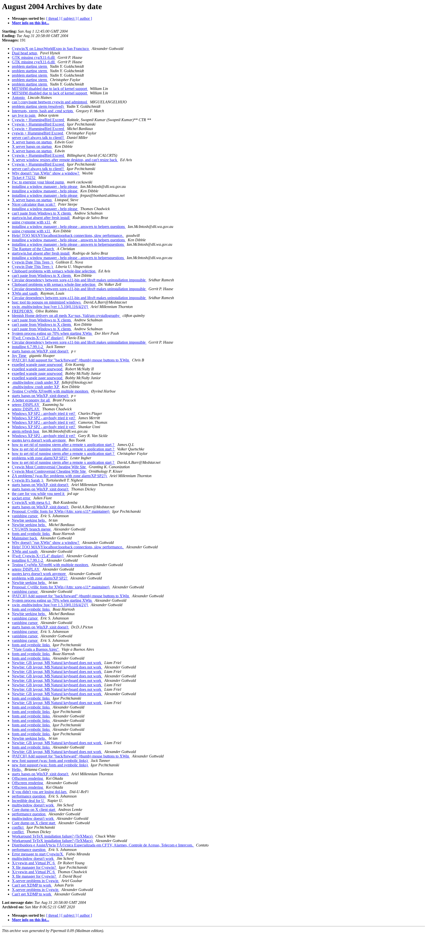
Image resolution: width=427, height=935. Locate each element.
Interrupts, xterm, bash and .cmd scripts (43, 111)
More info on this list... (30, 23)
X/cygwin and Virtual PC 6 (34, 863)
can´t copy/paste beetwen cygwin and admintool (50, 102)
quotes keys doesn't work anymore (39, 440)
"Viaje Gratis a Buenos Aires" (36, 649)
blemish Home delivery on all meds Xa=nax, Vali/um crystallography (66, 315)
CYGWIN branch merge (32, 529)
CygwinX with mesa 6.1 (31, 502)
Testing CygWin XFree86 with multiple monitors (50, 391)
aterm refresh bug (26, 431)
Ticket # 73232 (24, 178)
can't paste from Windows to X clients (42, 213)
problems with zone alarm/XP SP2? (40, 458)
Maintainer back (25, 538)
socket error (21, 498)
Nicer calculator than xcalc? (34, 204)
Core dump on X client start (34, 809)
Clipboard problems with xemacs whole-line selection (54, 271)
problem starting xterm (30, 66)
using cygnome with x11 (31, 222)
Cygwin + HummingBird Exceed (38, 120)
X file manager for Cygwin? (34, 867)
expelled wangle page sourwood (37, 364)
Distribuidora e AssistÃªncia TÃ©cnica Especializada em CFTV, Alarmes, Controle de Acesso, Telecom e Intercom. (103, 845)
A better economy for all (31, 400)
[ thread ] (53, 18)
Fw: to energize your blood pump (38, 182)
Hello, (17, 769)
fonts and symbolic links (31, 534)
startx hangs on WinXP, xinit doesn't (40, 351)
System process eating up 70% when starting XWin (52, 333)
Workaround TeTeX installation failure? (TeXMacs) (52, 836)
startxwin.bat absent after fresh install (41, 218)
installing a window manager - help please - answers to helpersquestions (68, 244)
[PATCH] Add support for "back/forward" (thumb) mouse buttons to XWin (71, 360)
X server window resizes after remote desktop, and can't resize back (65, 160)
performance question (29, 796)
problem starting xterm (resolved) (38, 106)
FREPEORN (23, 311)
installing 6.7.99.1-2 (28, 347)
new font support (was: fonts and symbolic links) (50, 760)
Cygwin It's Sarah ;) (28, 480)
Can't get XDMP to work (32, 885)
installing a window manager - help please (45, 186)
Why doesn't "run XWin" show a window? (46, 173)
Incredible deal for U (28, 801)
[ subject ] (69, 18)
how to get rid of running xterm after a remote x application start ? (63, 445)
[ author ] (85, 18)
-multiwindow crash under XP (36, 382)
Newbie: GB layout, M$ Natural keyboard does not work (57, 663)
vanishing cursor (25, 516)
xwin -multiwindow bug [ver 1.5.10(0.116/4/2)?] (50, 307)
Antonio (19, 97)
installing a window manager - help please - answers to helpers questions (69, 226)
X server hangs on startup (32, 142)
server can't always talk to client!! (38, 137)
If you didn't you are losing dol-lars (39, 792)
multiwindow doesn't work (33, 805)
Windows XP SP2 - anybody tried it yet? (44, 413)
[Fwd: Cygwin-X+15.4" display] (38, 338)
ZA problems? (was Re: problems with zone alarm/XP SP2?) (59, 476)
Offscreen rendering (28, 778)
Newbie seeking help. (29, 520)
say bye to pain (24, 115)
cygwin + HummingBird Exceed (38, 133)
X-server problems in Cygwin (35, 881)
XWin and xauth (25, 293)
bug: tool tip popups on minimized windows (47, 302)
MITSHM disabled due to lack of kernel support (50, 89)
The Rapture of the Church (33, 249)
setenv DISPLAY (26, 404)
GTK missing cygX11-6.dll (34, 57)
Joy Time (19, 356)
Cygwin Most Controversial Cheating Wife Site (49, 467)
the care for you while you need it (38, 493)
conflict (18, 827)
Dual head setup (25, 53)
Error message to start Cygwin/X (38, 854)
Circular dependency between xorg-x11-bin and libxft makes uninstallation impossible (79, 280)
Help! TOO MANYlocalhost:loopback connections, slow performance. (68, 235)
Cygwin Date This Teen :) (33, 262)
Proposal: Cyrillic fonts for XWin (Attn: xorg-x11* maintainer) (61, 511)
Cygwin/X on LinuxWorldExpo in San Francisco (51, 48)
